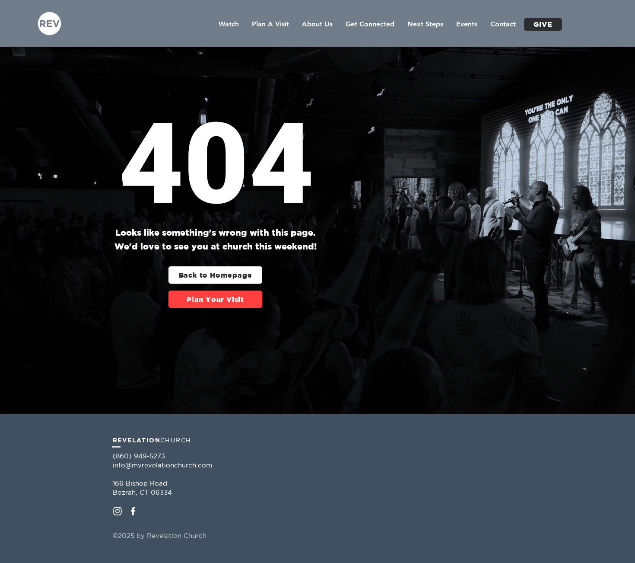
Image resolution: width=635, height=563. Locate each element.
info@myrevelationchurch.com (162, 465)
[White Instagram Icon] (117, 511)
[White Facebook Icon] (133, 511)
